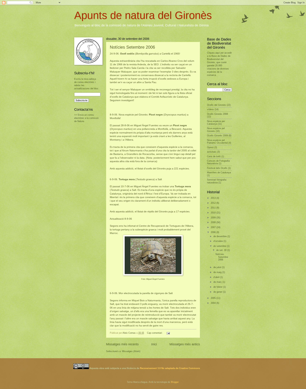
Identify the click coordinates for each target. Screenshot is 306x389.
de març (217, 282)
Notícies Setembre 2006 (132, 47)
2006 (213, 232)
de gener (218, 292)
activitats (211, 151)
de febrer (218, 287)
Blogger (174, 382)
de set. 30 (221, 250)
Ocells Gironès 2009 (217, 135)
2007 (213, 227)
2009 (213, 217)
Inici (154, 344)
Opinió (210, 147)
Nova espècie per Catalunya (216, 122)
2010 (213, 212)
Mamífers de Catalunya (219, 172)
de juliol (217, 267)
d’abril (216, 277)
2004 (213, 303)
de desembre (220, 236)
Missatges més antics (184, 344)
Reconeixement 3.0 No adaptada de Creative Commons (170, 368)
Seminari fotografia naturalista (216, 181)
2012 (213, 203)
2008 (213, 222)
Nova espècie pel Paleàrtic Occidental (217, 141)
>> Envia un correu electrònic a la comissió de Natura (86, 118)
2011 (213, 207)
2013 (213, 198)
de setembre (220, 246)
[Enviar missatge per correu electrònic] (168, 333)
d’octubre (218, 241)
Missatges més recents (122, 344)
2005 (213, 298)
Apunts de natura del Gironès (143, 15)
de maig (217, 272)
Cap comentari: (155, 333)
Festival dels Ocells (217, 168)
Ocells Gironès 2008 (217, 114)
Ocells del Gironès (216, 105)
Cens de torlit (214, 156)
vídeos (210, 109)
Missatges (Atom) (131, 351)
